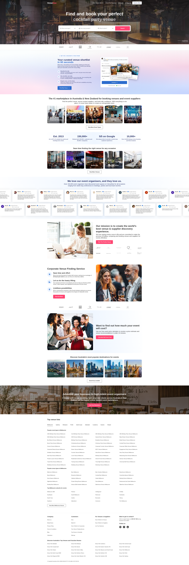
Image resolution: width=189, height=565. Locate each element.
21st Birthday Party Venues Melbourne (80, 433)
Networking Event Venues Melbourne (128, 455)
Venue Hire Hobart (51, 549)
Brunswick (97, 497)
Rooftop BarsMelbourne (53, 484)
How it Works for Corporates (77, 526)
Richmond (97, 494)
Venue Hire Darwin (75, 546)
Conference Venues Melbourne (78, 446)
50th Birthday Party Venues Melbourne (56, 437)
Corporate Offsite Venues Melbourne (128, 446)
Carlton (73, 497)
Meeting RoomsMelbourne (126, 478)
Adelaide (87, 424)
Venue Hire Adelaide (52, 543)
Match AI (73, 522)
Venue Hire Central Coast (125, 543)
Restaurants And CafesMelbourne (128, 481)
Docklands (122, 494)
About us (49, 519)
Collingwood (98, 491)
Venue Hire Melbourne (124, 549)
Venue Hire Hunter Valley (77, 549)
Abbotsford (73, 501)
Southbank (49, 494)
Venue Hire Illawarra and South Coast (104, 549)
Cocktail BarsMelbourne (101, 475)
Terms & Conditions (51, 529)
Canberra (95, 424)
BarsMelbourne (75, 472)
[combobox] (105, 28)
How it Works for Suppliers (101, 522)
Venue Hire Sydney (123, 556)
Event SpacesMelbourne (53, 478)
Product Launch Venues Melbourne (55, 458)
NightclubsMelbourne (52, 481)
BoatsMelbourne (51, 475)
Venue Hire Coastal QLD (53, 546)
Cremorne (97, 501)
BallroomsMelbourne (52, 472)
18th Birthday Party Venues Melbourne (56, 433)
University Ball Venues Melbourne (127, 461)
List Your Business (111, 3)
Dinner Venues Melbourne (77, 449)
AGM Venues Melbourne (77, 437)
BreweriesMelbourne (76, 475)
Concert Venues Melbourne (53, 446)
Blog (48, 532)
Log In (121, 3)
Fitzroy (121, 497)
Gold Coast (79, 424)
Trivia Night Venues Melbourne (102, 461)
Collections (49, 535)
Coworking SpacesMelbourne (127, 475)
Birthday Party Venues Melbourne (79, 440)
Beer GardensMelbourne (101, 472)
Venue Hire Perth (123, 553)
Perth (71, 424)
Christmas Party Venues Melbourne (103, 443)
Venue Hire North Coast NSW (54, 553)
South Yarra (50, 497)
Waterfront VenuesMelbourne (126, 484)
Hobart (109, 424)
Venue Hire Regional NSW (53, 556)
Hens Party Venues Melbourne (127, 452)
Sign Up (129, 3)
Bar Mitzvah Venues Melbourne (54, 440)
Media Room (50, 522)
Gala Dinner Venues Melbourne (102, 452)
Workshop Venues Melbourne (102, 464)
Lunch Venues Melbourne (77, 455)
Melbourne (50, 424)
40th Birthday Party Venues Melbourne (129, 433)
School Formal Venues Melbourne (103, 458)
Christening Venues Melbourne (78, 443)
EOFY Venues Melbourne (101, 449)
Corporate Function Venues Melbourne (104, 446)
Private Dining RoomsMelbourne (79, 481)
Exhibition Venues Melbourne (54, 452)
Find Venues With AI (98, 3)
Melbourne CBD (51, 491)
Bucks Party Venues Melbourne (54, 443)
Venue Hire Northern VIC (101, 553)
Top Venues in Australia (76, 532)
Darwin (102, 424)
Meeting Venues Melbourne (101, 455)
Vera (72, 519)
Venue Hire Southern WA (101, 556)
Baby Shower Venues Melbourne (127, 437)
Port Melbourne (123, 501)
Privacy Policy (50, 526)
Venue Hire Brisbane (76, 543)
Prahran (73, 491)
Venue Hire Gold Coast (124, 546)
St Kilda (121, 491)
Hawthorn (49, 501)
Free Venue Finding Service (77, 529)
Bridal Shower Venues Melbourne (127, 440)
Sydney (58, 424)
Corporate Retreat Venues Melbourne (56, 449)
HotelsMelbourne (99, 478)
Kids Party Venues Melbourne (54, 455)
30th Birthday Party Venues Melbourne (104, 433)
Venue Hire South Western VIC (78, 556)
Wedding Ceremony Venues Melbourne (56, 464)
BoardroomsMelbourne (125, 472)
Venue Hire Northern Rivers (77, 553)
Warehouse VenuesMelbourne (102, 484)
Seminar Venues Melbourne (126, 458)
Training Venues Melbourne (77, 461)
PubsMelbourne (99, 481)
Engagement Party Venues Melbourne (128, 449)
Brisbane (65, 424)
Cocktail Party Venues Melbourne (127, 443)
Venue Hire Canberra (100, 543)
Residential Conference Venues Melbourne (81, 458)
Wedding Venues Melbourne (78, 464)
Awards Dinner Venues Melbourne (103, 437)
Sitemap (73, 535)
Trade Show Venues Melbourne (54, 461)
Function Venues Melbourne (77, 452)
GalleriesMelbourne (76, 478)
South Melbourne (75, 494)
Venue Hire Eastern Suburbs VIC (103, 546)
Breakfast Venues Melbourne (102, 440)
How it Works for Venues (101, 519)
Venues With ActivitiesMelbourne (79, 484)
